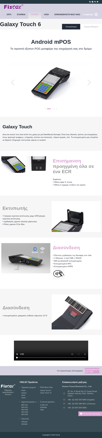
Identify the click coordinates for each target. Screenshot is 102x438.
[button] (45, 108)
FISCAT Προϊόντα (29, 382)
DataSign (43, 407)
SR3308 (24, 424)
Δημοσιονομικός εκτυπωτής (32, 402)
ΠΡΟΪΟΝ (34, 14)
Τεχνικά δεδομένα (91, 27)
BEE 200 (24, 405)
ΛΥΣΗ (46, 14)
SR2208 (24, 422)
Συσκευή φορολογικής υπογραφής (54, 402)
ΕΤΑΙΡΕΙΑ (21, 14)
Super (23, 398)
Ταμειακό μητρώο (28, 387)
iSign (42, 410)
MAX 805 (24, 410)
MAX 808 (24, 412)
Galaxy (23, 393)
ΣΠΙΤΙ (9, 14)
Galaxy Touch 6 (45, 390)
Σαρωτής (25, 419)
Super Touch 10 (46, 393)
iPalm (23, 390)
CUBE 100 (44, 405)
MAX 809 (24, 414)
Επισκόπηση (71, 27)
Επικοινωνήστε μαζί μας (67, 14)
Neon (23, 395)
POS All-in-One (46, 387)
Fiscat (58, 435)
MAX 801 (24, 407)
